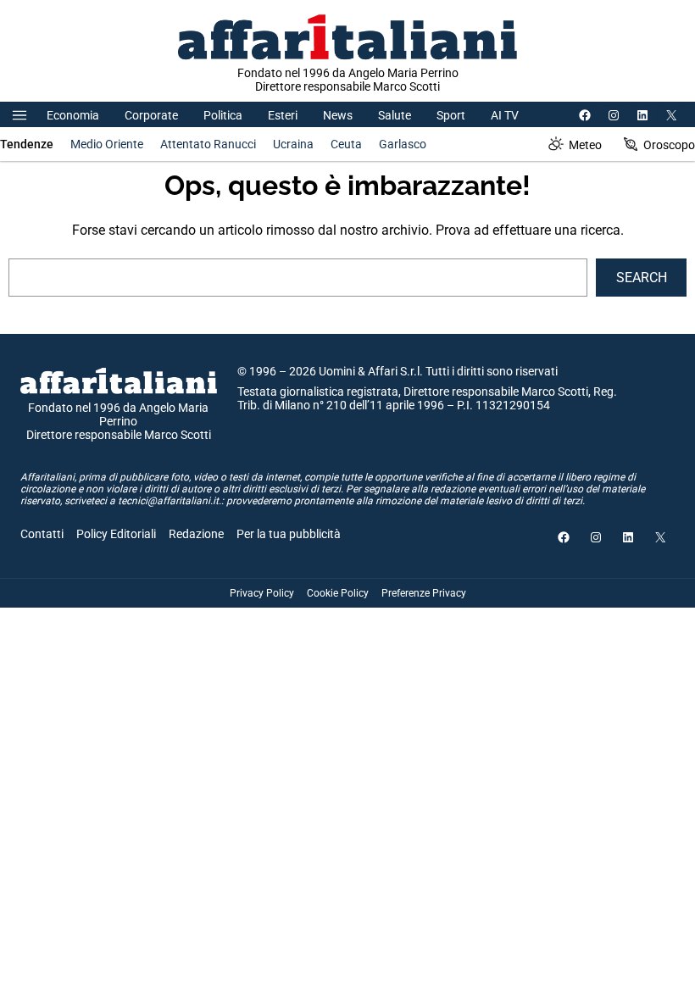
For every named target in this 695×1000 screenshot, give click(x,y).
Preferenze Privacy (423, 593)
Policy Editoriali (116, 534)
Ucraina (293, 144)
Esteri (282, 115)
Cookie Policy (338, 593)
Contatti (42, 534)
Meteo (585, 145)
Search (641, 277)
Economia (73, 115)
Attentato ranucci (208, 144)
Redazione (196, 534)
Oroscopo (669, 145)
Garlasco (402, 144)
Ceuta (346, 144)
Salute (394, 115)
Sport (450, 115)
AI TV (505, 115)
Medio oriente (106, 144)
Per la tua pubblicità (288, 534)
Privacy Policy (262, 593)
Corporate (151, 115)
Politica (222, 115)
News (338, 115)
